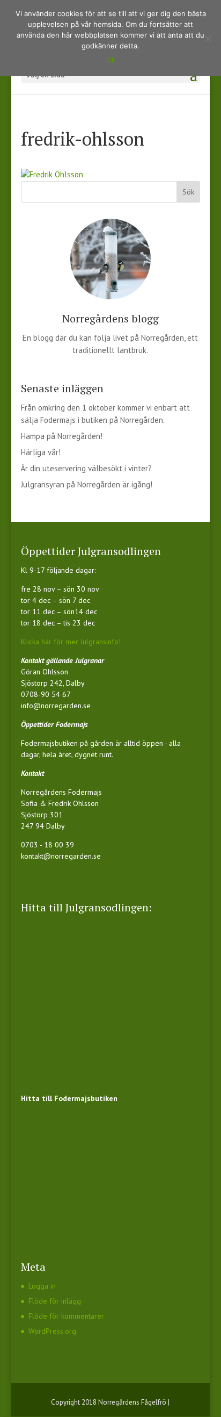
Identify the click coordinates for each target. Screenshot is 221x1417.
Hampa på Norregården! (61, 436)
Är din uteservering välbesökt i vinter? (86, 468)
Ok (110, 59)
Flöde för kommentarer (66, 1316)
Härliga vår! (41, 452)
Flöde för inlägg (54, 1301)
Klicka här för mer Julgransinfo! (71, 641)
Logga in (42, 1286)
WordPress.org (52, 1331)
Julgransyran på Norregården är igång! (86, 484)
